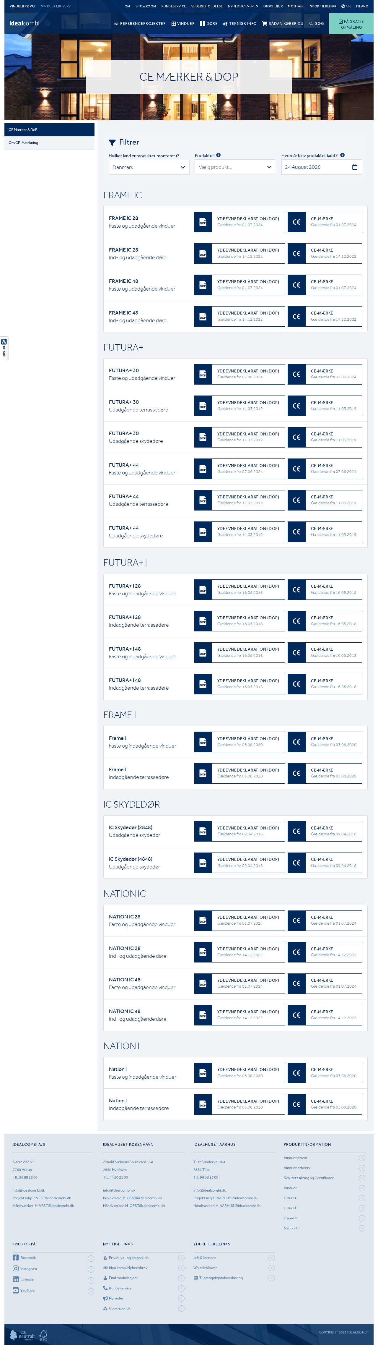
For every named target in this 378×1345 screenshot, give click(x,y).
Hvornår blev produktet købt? (309, 155)
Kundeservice (174, 6)
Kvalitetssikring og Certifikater (309, 1178)
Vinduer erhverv (56, 6)
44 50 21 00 (119, 1177)
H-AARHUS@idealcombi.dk (238, 1205)
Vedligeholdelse (207, 6)
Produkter (204, 155)
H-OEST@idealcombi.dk (145, 1205)
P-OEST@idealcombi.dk (142, 1198)
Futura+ (290, 1198)
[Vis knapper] (4, 359)
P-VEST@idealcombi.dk (51, 1198)
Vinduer (290, 1188)
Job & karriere (204, 1257)
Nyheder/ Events (243, 6)
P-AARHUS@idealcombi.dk (235, 1198)
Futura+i (290, 1208)
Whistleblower (205, 1267)
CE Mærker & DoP (23, 129)
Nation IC (291, 1228)
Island (362, 6)
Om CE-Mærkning (23, 142)
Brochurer (273, 6)
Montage (296, 6)
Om (127, 6)
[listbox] (149, 167)
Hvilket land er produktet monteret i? (144, 155)
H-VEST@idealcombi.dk (54, 1205)
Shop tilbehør (323, 6)
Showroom (146, 6)
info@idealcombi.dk (29, 1190)
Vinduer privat (23, 6)
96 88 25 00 (28, 1177)
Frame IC (291, 1218)
